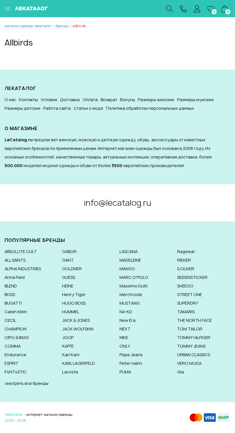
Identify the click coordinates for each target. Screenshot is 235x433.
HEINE (67, 286)
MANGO (127, 268)
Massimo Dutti (134, 286)
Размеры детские (22, 108)
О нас (10, 99)
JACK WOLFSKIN (77, 329)
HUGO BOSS (74, 303)
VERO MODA (189, 363)
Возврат (109, 99)
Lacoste (70, 372)
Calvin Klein (16, 311)
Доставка (70, 99)
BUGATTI (13, 303)
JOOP (68, 337)
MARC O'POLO (134, 277)
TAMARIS (186, 311)
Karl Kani (70, 354)
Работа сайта (57, 108)
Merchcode (131, 294)
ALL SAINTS (15, 260)
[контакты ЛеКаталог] (183, 8)
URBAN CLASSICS (193, 354)
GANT (68, 260)
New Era (128, 320)
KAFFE (68, 346)
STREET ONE (189, 294)
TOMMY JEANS (191, 346)
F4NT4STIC (16, 372)
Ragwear (186, 251)
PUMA (125, 372)
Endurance (15, 354)
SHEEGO (185, 286)
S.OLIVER (185, 268)
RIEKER (184, 260)
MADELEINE (130, 260)
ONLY (125, 346)
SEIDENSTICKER (192, 277)
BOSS (10, 294)
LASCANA (129, 251)
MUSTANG (130, 303)
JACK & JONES (76, 320)
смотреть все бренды (26, 383)
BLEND (11, 286)
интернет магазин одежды (49, 414)
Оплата (90, 99)
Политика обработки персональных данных (150, 108)
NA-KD (126, 311)
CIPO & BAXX (17, 337)
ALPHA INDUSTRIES (23, 268)
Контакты (28, 99)
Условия (49, 99)
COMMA (13, 346)
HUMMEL (70, 311)
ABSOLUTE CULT (21, 251)
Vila (180, 372)
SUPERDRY (187, 303)
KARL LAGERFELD (78, 363)
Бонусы (127, 99)
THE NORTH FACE (194, 320)
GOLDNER (72, 268)
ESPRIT (11, 363)
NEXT (125, 329)
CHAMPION (15, 329)
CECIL (10, 320)
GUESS (68, 277)
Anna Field (15, 277)
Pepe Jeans (131, 354)
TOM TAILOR (189, 329)
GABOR (69, 251)
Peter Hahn (131, 363)
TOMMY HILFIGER (193, 337)
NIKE (124, 337)
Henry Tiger (74, 294)
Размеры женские (156, 99)
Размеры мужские (195, 99)
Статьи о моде (88, 108)
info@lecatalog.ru (117, 202)
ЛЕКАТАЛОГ (31, 8)
